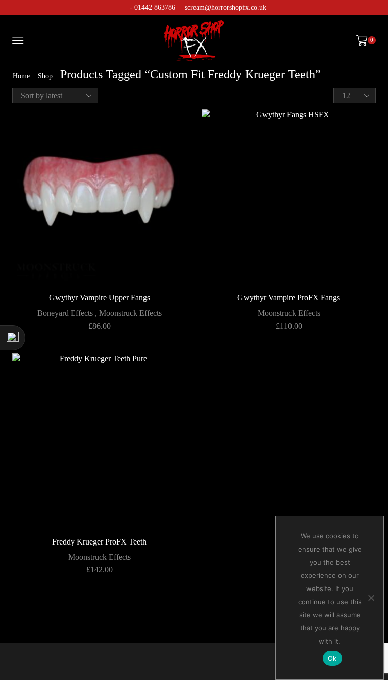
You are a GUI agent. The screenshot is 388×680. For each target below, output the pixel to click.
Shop (45, 76)
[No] (371, 598)
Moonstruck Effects (130, 313)
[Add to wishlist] (169, 130)
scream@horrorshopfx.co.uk (225, 7)
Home (21, 76)
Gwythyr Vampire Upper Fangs (99, 297)
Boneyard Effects (65, 313)
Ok (332, 658)
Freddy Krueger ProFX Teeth (99, 541)
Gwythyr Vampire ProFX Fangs (288, 297)
